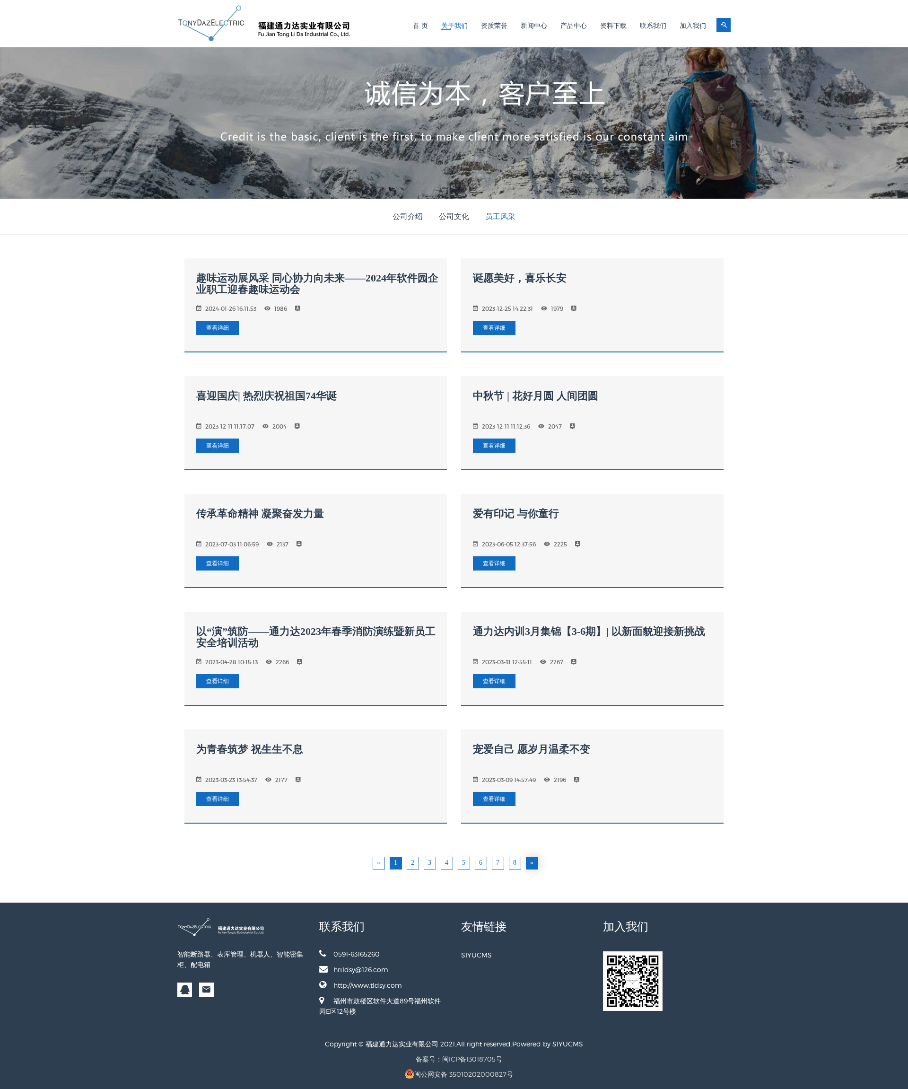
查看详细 (217, 327)
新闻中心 (534, 25)
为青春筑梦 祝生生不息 (249, 749)
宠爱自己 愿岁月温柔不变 (531, 749)
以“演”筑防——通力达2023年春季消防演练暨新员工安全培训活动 (316, 637)
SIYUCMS (476, 955)
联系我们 (653, 25)
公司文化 (454, 216)
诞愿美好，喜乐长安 (520, 278)
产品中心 (573, 25)
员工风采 (500, 216)
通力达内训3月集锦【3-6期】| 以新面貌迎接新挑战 (589, 631)
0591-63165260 (356, 954)
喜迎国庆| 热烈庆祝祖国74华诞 (266, 396)
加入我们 (693, 25)
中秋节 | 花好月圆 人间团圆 (535, 396)
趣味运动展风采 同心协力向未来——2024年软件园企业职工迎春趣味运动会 (317, 283)
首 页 (420, 25)
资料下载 (613, 25)
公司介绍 (408, 216)
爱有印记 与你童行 (516, 513)
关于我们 (454, 25)
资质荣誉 (494, 25)
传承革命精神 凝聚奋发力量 (260, 513)
